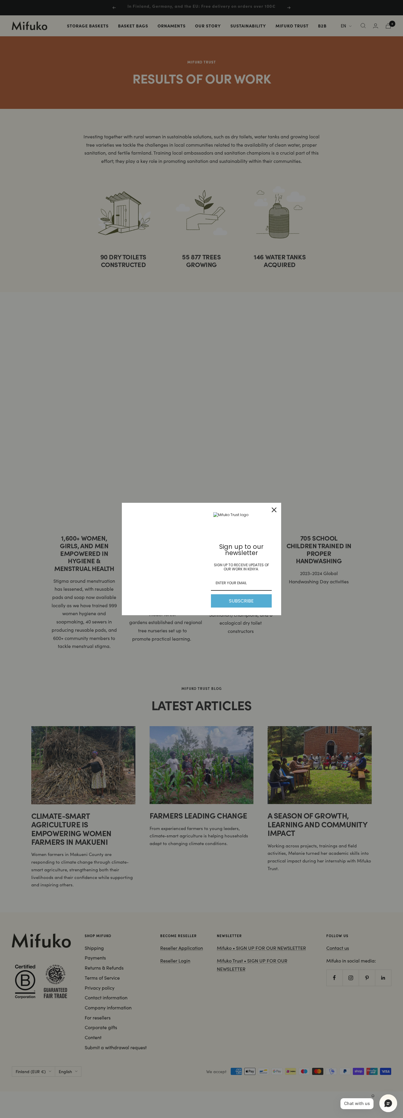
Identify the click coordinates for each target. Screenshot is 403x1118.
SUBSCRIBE (241, 601)
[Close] (274, 510)
